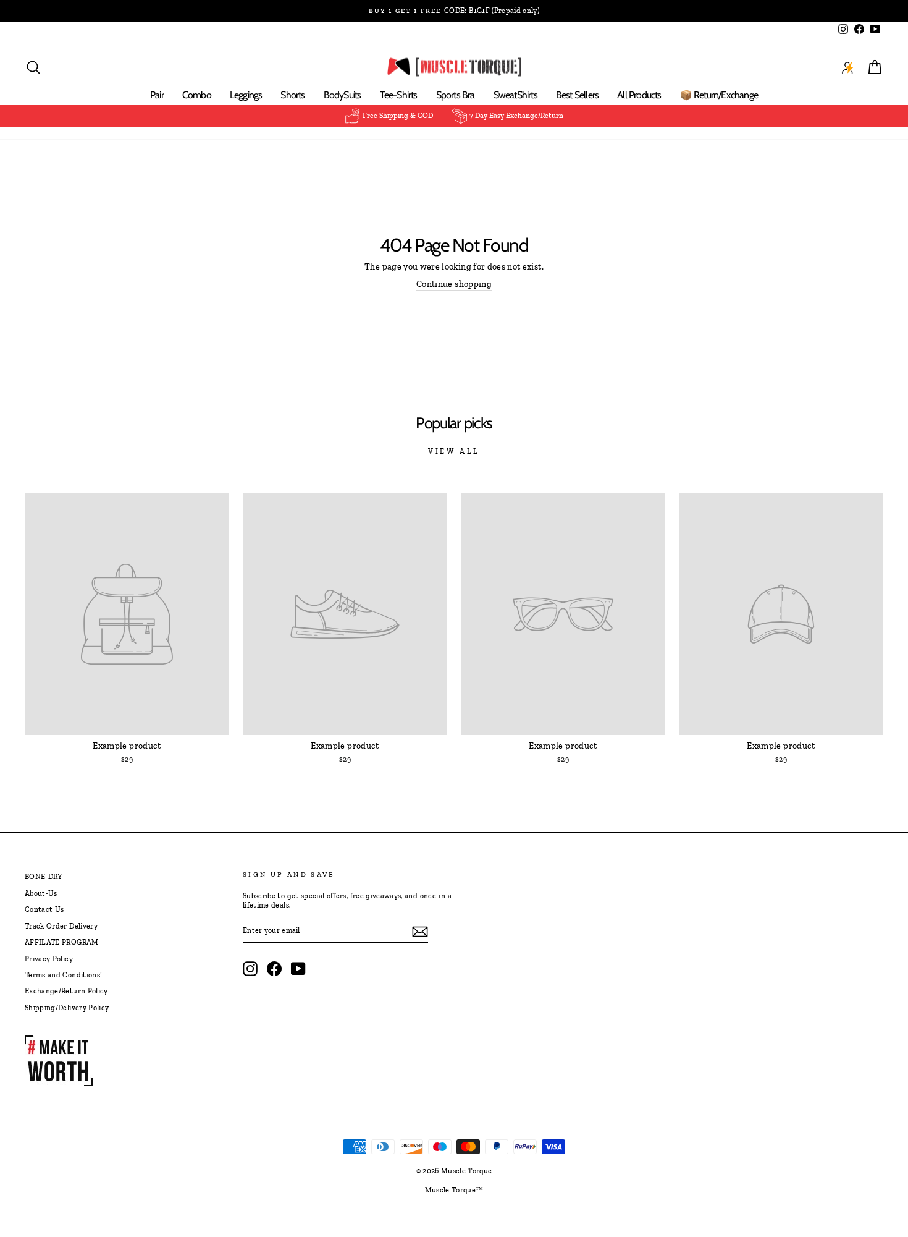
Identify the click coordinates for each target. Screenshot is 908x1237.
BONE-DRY (43, 876)
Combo (196, 95)
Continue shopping (454, 284)
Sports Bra (455, 95)
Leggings (246, 95)
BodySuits (342, 95)
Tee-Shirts (399, 95)
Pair (157, 95)
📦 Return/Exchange (719, 95)
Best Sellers (577, 95)
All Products (639, 95)
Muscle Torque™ (454, 1190)
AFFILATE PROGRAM (62, 942)
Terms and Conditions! (63, 975)
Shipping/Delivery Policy (67, 1007)
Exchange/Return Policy (66, 991)
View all (454, 451)
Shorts (292, 95)
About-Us (41, 893)
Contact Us (44, 909)
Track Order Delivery (61, 926)
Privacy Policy (49, 958)
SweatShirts (515, 95)
